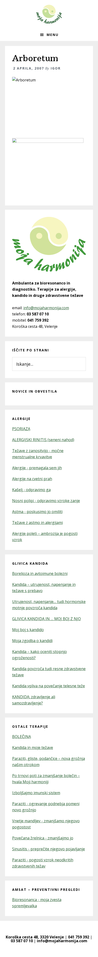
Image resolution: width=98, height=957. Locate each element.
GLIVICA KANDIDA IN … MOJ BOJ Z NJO (46, 618)
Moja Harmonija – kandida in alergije (49, 14)
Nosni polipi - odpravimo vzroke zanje (46, 500)
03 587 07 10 (22, 940)
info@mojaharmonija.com (46, 307)
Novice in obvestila (34, 391)
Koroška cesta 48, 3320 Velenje (35, 937)
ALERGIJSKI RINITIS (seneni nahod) (43, 439)
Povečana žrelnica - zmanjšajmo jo (42, 838)
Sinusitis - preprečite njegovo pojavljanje (48, 849)
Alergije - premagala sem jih (37, 467)
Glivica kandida (30, 563)
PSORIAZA (21, 428)
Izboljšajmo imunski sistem (36, 792)
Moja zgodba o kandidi (32, 640)
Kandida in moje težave (32, 747)
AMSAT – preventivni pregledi (46, 889)
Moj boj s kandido (28, 629)
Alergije (21, 418)
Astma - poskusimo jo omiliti (37, 511)
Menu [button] (53, 34)
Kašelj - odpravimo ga (31, 489)
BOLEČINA (21, 736)
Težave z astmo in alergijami (37, 522)
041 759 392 (78, 937)
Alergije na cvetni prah (32, 478)
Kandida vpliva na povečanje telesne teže (48, 685)
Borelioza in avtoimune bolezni (40, 573)
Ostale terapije (30, 726)
